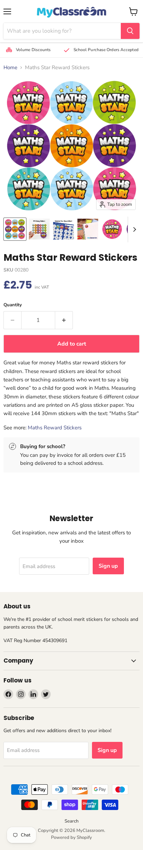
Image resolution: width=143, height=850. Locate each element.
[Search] (130, 31)
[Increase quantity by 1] (64, 320)
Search (71, 821)
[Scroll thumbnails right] (133, 229)
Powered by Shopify (71, 837)
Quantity (12, 305)
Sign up (108, 566)
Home (10, 68)
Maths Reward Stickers (55, 427)
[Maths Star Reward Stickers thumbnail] (15, 229)
